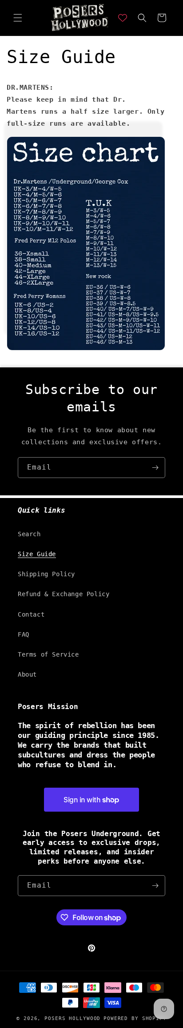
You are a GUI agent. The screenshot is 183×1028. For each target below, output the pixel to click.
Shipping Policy (46, 574)
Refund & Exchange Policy (63, 594)
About (27, 674)
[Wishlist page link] (122, 17)
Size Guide (37, 554)
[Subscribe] (155, 467)
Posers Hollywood (72, 1018)
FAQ (23, 634)
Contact (31, 614)
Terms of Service (48, 654)
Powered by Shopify (135, 1018)
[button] (18, 18)
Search (29, 534)
